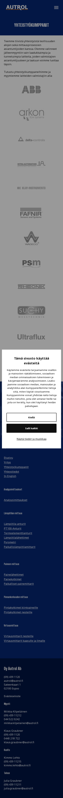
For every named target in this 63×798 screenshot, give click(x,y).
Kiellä (31, 417)
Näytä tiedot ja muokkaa (31, 439)
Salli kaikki (31, 428)
